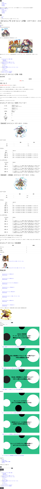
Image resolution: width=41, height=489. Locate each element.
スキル (4, 65)
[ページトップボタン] (1, 466)
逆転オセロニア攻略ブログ (4, 8)
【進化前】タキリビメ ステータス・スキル (8, 63)
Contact (3, 4)
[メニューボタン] (1, 15)
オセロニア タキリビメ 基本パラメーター (8, 62)
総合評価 (4, 473)
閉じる (2, 469)
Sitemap (3, 5)
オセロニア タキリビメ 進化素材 (7, 72)
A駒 (0, 26)
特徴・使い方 (5, 474)
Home (3, 2)
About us (3, 462)
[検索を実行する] (12, 322)
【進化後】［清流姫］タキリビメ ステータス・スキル (10, 67)
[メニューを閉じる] (1, 0)
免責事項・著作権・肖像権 (6, 461)
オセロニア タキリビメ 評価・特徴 (7, 472)
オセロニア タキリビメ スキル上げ (7, 71)
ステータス (5, 64)
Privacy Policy (4, 3)
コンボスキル (5, 66)
